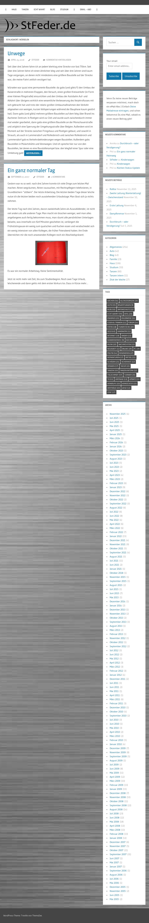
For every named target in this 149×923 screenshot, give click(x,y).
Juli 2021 (114, 560)
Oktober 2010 (116, 711)
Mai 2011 (114, 691)
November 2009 (118, 752)
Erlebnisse (128, 318)
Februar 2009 (116, 784)
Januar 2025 (116, 434)
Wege (126, 388)
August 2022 (116, 507)
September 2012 (118, 646)
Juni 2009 (114, 768)
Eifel (128, 314)
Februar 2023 (116, 483)
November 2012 (117, 638)
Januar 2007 (116, 866)
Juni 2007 (114, 858)
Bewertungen (125, 305)
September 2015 (118, 581)
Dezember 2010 (117, 707)
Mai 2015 (114, 597)
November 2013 (117, 613)
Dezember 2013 (117, 609)
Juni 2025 (114, 421)
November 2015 (118, 576)
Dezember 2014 (117, 601)
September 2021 (118, 552)
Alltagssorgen (129, 300)
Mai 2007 (114, 862)
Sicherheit (128, 361)
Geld (111, 331)
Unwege (16, 53)
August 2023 (116, 458)
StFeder (35, 59)
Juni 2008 (114, 817)
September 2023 (118, 454)
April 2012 (115, 662)
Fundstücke (126, 327)
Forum (133, 322)
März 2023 (115, 479)
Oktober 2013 (116, 617)
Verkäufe (113, 383)
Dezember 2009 (118, 748)
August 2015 (116, 585)
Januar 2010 (116, 744)
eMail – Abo (85, 9)
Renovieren (126, 353)
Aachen (112, 300)
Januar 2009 (116, 789)
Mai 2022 (114, 519)
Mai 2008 (114, 821)
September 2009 (118, 756)
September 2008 (118, 805)
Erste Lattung (117, 205)
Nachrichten (127, 344)
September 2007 (118, 854)
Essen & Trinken (116, 322)
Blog (52, 9)
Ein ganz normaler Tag (31, 170)
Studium (64, 9)
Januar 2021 (116, 568)
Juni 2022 (114, 515)
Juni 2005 (114, 895)
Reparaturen (115, 357)
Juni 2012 (114, 654)
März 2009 (115, 780)
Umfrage (121, 379)
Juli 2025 (114, 417)
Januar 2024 (116, 446)
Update (134, 379)
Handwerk (124, 331)
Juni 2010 (114, 723)
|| (5, 9)
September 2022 (118, 503)
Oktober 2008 (116, 801)
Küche (131, 340)
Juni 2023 (114, 466)
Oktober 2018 (116, 572)
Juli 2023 (114, 462)
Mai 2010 (114, 727)
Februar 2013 (116, 634)
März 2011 (115, 699)
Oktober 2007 (116, 850)
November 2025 (118, 413)
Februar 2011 (116, 703)
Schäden (113, 361)
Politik (112, 353)
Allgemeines (116, 246)
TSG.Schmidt (114, 375)
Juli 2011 (114, 683)
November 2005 (118, 890)
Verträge (113, 388)
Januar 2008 (116, 837)
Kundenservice (115, 340)
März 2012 (115, 666)
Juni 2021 (114, 564)
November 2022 (117, 495)
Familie (113, 259)
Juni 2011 (114, 687)
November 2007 (118, 846)
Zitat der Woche (117, 279)
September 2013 (118, 621)
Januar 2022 (116, 536)
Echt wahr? (39, 9)
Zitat (111, 392)
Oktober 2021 (116, 548)
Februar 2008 (116, 833)
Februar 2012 (116, 670)
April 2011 (115, 695)
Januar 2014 (116, 605)
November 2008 (118, 797)
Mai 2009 (114, 772)
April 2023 (115, 475)
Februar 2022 (116, 532)
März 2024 (115, 438)
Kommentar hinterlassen (58, 59)
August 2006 (116, 874)
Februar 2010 (116, 740)
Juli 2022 (114, 511)
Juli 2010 (114, 719)
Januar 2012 (116, 674)
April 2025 (115, 430)
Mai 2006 (114, 882)
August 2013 (116, 625)
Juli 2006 (114, 878)
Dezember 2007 (117, 842)
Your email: (112, 60)
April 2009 (115, 776)
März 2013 (115, 629)
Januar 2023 (116, 487)
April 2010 (115, 731)
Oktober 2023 (116, 450)
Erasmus (113, 318)
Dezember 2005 (118, 886)
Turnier (129, 375)
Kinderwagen (127, 159)
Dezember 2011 (117, 678)
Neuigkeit (113, 349)
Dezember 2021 (117, 540)
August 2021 (116, 556)
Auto (112, 251)
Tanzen (25, 9)
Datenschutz (126, 309)
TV (110, 379)
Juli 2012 (114, 650)
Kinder (126, 335)
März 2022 (115, 528)
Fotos (111, 327)
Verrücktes (129, 383)
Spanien (112, 366)
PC (137, 349)
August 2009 (116, 760)
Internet (113, 335)
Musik (111, 344)
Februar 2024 (116, 442)
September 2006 (118, 870)
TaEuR (125, 366)
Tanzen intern (117, 275)
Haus (14, 9)
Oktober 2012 (116, 642)
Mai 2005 (114, 899)
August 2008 (116, 809)
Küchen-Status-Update (128, 167)
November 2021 (117, 544)
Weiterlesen (32, 153)
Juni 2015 (114, 593)
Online (127, 349)
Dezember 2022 (117, 491)
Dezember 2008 (118, 793)
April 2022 (115, 523)
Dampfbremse (117, 213)
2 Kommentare (58, 176)
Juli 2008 (114, 813)
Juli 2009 (114, 764)
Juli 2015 (114, 589)
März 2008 (115, 829)
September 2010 (118, 715)
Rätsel (130, 357)
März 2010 (115, 736)
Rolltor (113, 189)
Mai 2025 (114, 426)
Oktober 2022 (116, 499)
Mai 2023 (114, 470)
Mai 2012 (114, 658)
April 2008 (115, 825)
